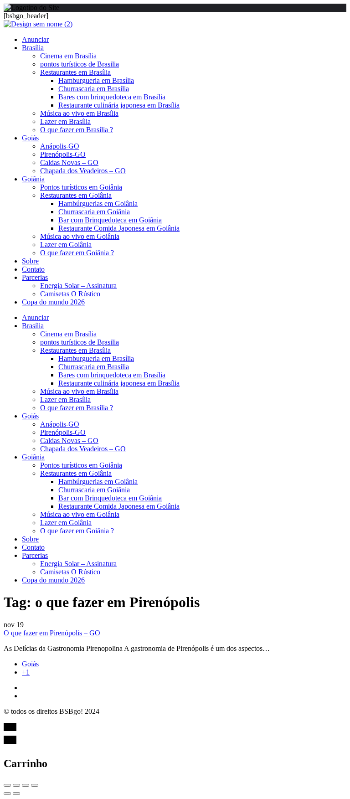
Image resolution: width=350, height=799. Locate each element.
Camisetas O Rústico (70, 294)
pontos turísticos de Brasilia (79, 64)
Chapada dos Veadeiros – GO (83, 171)
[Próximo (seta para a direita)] (16, 793)
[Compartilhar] (16, 785)
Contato (33, 269)
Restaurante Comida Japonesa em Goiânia (119, 228)
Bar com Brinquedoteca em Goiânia (110, 220)
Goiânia (33, 179)
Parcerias (35, 277)
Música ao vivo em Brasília (79, 113)
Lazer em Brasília (65, 121)
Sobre (30, 261)
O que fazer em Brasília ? (76, 130)
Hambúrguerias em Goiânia (98, 203)
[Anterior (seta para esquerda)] (7, 793)
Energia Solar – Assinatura (78, 285)
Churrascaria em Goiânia (94, 212)
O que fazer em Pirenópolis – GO (52, 633)
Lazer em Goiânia (66, 244)
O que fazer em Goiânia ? (77, 253)
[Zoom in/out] (34, 785)
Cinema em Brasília (68, 56)
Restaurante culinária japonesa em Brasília (119, 105)
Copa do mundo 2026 (53, 302)
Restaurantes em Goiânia (76, 195)
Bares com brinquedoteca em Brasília (111, 97)
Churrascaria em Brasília (93, 89)
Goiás (30, 138)
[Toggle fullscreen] (25, 785)
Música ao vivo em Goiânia (79, 236)
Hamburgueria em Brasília (96, 80)
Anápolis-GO (59, 146)
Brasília (33, 48)
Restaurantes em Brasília (75, 72)
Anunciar (35, 39)
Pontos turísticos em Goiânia (81, 187)
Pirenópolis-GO (63, 154)
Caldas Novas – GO (69, 162)
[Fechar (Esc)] (7, 785)
